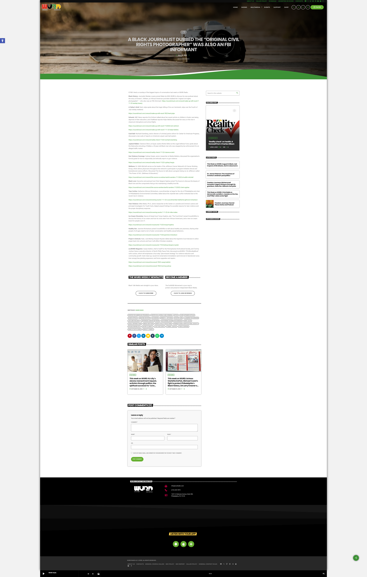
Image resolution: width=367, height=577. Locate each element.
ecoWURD (155, 318)
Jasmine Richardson (191, 318)
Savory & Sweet (147, 326)
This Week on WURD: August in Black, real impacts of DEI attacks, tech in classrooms (222, 165)
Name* (133, 434)
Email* (169, 434)
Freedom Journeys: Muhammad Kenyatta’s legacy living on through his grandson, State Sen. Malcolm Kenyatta (221, 184)
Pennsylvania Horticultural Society (186, 323)
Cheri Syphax (132, 318)
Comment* (134, 422)
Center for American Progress (138, 315)
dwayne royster (144, 318)
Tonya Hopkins (183, 326)
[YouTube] (305, 1)
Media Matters (148, 323)
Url (132, 443)
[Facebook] (323, 1)
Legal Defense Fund (134, 323)
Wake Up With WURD (134, 329)
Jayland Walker (133, 320)
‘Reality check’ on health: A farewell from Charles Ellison (221, 142)
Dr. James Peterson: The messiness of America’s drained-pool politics (220, 175)
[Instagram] (320, 1)
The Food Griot (159, 326)
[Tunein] (313, 1)
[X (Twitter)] (308, 1)
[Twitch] (310, 1)
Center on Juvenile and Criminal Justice (164, 315)
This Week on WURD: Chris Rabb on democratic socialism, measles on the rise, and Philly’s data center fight (222, 194)
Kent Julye (187, 320)
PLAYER (317, 7)
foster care (179, 318)
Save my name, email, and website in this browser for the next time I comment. (157, 453)
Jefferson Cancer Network (150, 320)
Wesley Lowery (148, 329)
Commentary (213, 138)
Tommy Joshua (171, 326)
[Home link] (51, 7)
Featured (132, 375)
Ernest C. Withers (166, 318)
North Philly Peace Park (164, 323)
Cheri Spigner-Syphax (187, 315)
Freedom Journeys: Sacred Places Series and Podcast (224, 204)
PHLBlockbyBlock (134, 326)
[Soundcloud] (315, 1)
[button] (2, 40)
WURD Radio (140, 310)
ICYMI (183, 32)
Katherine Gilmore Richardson (172, 320)
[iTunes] (318, 1)
